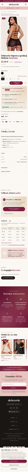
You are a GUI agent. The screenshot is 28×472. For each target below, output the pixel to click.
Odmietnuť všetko (14, 465)
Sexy (5, 11)
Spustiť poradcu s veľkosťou (14, 209)
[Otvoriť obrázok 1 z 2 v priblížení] (14, 34)
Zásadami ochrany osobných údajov (18, 390)
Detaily (3, 153)
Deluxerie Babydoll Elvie (17, 356)
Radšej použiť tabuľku (8, 213)
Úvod (2, 11)
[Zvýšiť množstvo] (7, 83)
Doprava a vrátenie (5, 171)
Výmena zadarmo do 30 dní (20, 1)
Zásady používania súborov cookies (9, 438)
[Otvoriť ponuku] (2, 4)
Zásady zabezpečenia (21, 438)
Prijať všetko (14, 461)
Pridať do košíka (17, 83)
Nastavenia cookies (14, 440)
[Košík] (25, 4)
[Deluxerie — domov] (14, 4)
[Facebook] (14, 408)
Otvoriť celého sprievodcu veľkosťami (16, 245)
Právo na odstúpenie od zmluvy (14, 435)
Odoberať (14, 387)
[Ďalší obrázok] (25, 34)
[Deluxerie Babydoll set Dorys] (6, 346)
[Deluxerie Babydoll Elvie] (19, 346)
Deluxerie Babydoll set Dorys (6, 356)
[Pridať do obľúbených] (10, 341)
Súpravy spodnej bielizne (12, 11)
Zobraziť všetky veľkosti (6, 242)
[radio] (2, 73)
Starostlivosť (4, 167)
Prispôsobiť (14, 468)
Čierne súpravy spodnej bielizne (7, 13)
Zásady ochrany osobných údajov (14, 436)
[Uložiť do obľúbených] (24, 19)
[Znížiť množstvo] (2, 83)
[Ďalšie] (26, 337)
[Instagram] (11, 408)
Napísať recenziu (8, 277)
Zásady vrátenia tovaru (19, 433)
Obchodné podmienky (8, 433)
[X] (17, 408)
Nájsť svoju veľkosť (23, 76)
